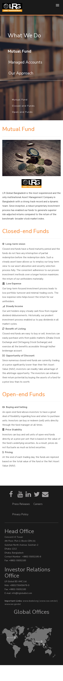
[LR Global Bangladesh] (12, 7)
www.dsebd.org (31, 600)
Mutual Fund (20, 99)
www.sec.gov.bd (12, 604)
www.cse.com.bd (48, 600)
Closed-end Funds (23, 105)
